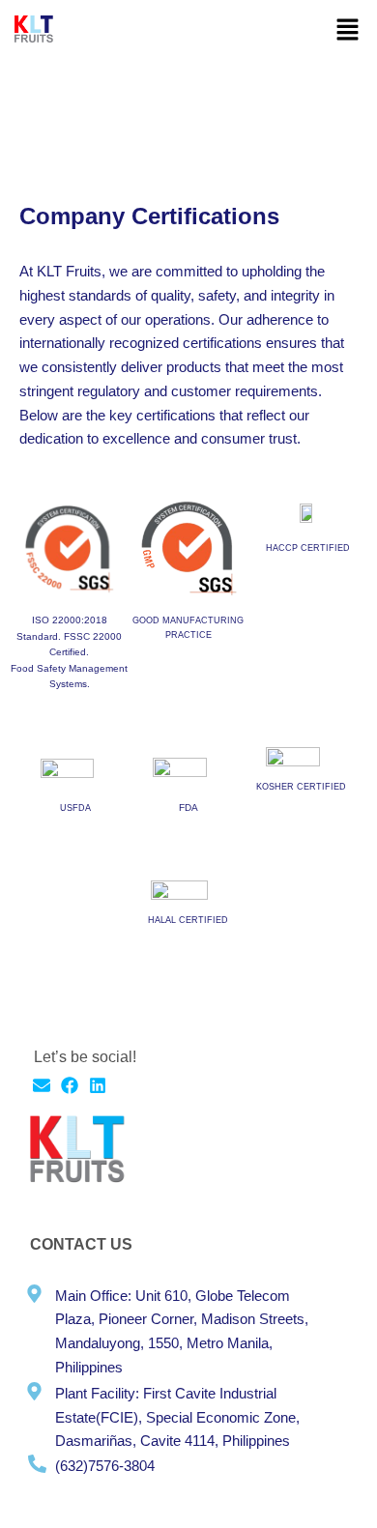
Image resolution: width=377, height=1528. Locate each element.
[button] (348, 31)
